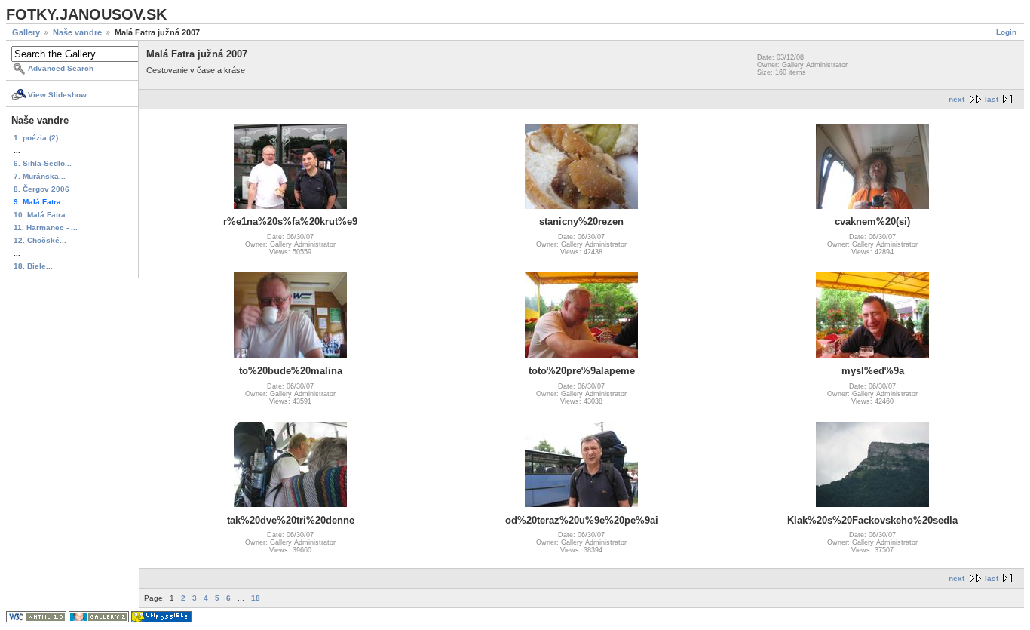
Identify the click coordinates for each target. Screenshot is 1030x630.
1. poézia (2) (36, 138)
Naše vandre (77, 32)
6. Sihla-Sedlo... (43, 163)
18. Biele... (33, 266)
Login (1006, 32)
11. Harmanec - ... (46, 227)
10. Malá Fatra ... (44, 215)
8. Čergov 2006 (41, 189)
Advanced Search (60, 68)
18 (255, 598)
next (956, 99)
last (991, 99)
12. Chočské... (40, 240)
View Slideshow (57, 95)
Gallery (26, 32)
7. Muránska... (40, 176)
